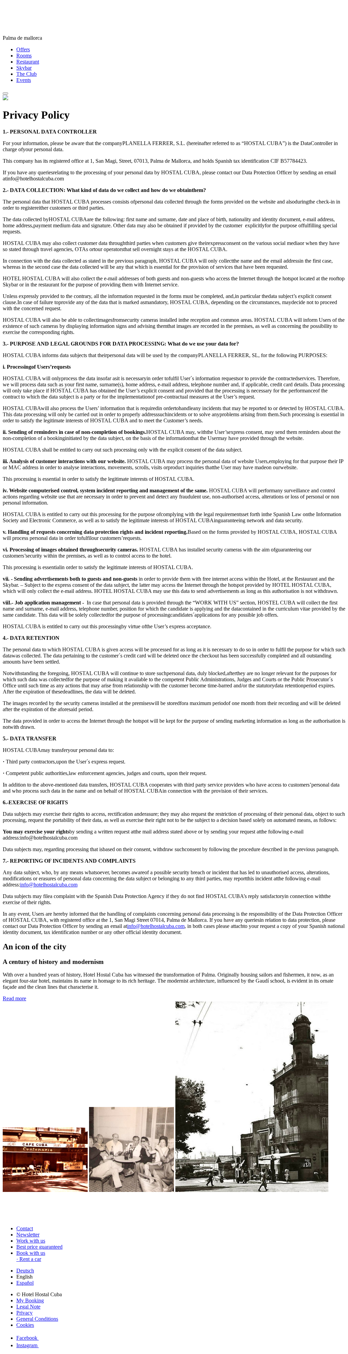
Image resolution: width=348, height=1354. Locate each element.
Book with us (30, 1253)
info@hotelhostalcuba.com (48, 884)
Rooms (24, 55)
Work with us (30, 1241)
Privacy (24, 1313)
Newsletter (27, 1234)
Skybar (24, 68)
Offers (23, 49)
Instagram (27, 1345)
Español (25, 1283)
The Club (26, 74)
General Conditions (37, 1319)
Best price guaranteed (39, 1247)
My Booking (30, 1300)
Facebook (27, 1338)
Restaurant (27, 62)
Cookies (25, 1325)
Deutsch (25, 1270)
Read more (14, 998)
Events (23, 80)
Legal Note (28, 1306)
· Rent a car (28, 1259)
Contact (24, 1228)
